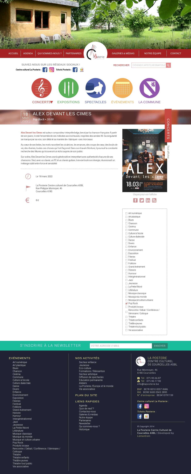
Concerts (41, 102)
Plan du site (86, 395)
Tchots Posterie (78, 69)
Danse (131, 240)
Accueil (13, 53)
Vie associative (135, 330)
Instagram (51, 69)
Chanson (132, 223)
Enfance (132, 246)
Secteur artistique (88, 374)
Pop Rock (133, 303)
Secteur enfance (87, 362)
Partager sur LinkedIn (148, 200)
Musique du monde (137, 297)
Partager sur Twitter (142, 200)
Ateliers (83, 383)
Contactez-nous (87, 411)
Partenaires (73, 53)
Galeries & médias (88, 414)
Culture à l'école (135, 233)
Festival (132, 260)
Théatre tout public (137, 327)
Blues (131, 220)
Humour (132, 273)
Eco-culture (85, 368)
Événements (122, 102)
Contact (175, 53)
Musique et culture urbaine (140, 300)
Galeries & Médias (123, 53)
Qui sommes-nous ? (49, 53)
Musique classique (137, 293)
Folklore (132, 263)
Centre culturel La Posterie (45, 69)
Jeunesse (132, 283)
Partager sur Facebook (135, 200)
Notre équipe (152, 53)
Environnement (135, 250)
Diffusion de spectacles (91, 377)
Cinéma (132, 226)
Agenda (28, 53)
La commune (149, 102)
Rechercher (121, 65)
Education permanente (91, 380)
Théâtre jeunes (135, 323)
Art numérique (135, 213)
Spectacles (95, 102)
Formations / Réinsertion (92, 371)
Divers (131, 243)
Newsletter (84, 423)
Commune (133, 230)
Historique (84, 429)
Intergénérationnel (136, 276)
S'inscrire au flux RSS (154, 200)
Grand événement (136, 267)
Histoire (132, 270)
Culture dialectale (136, 236)
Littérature (133, 290)
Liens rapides (87, 401)
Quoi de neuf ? (86, 408)
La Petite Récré (135, 286)
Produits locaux (135, 307)
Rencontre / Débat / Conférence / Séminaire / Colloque (143, 312)
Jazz (130, 280)
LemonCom (143, 436)
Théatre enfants (135, 320)
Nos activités (87, 358)
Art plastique (134, 216)
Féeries (131, 257)
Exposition (133, 253)
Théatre (132, 317)
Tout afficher (168, 152)
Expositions (68, 102)
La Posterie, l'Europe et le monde (96, 386)
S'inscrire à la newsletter (51, 345)
